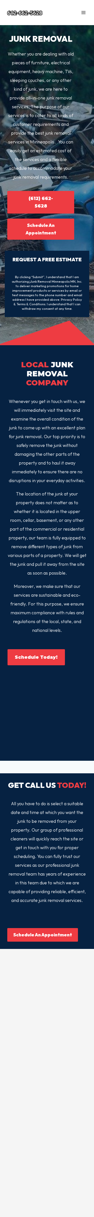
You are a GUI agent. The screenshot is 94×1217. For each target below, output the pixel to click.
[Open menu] (83, 12)
